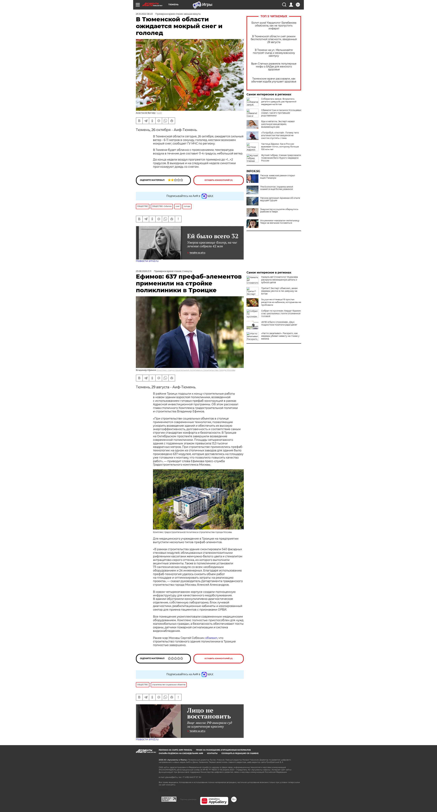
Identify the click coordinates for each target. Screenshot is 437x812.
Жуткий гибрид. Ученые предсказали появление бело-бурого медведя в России (281, 158)
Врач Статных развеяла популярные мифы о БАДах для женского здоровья (274, 66)
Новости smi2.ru (147, 261)
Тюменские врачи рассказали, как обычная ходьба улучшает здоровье (273, 80)
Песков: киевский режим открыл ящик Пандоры (277, 176)
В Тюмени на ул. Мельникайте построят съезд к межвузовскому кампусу (274, 53)
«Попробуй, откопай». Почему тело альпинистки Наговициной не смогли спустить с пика (280, 135)
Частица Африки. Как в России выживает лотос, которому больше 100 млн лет (280, 147)
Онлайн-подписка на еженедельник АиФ (181, 753)
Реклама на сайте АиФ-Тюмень (175, 750)
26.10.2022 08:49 (144, 14)
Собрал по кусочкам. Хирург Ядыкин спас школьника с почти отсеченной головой (281, 313)
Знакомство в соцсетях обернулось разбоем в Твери (279, 210)
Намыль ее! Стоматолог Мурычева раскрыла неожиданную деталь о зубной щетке (279, 280)
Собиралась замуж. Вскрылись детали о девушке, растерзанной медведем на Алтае (278, 102)
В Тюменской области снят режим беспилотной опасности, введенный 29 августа (274, 39)
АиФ (159, 113)
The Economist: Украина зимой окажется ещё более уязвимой (276, 188)
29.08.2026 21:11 (143, 271)
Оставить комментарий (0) (219, 180)
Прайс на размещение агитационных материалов (223, 750)
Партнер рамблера (188, 799)
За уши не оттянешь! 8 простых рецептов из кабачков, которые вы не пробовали (281, 302)
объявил (211, 638)
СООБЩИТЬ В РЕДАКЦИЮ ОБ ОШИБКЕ (240, 753)
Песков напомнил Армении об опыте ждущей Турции (280, 199)
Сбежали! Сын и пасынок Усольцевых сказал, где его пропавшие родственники (281, 113)
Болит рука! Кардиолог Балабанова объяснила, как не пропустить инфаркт (273, 25)
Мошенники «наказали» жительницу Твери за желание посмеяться (279, 221)
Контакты (212, 753)
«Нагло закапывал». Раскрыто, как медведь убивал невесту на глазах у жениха (280, 336)
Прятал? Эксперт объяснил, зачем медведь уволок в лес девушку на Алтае (279, 291)
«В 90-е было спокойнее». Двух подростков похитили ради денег (279, 323)
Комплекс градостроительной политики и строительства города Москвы (195, 370)
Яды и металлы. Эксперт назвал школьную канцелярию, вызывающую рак (278, 124)
